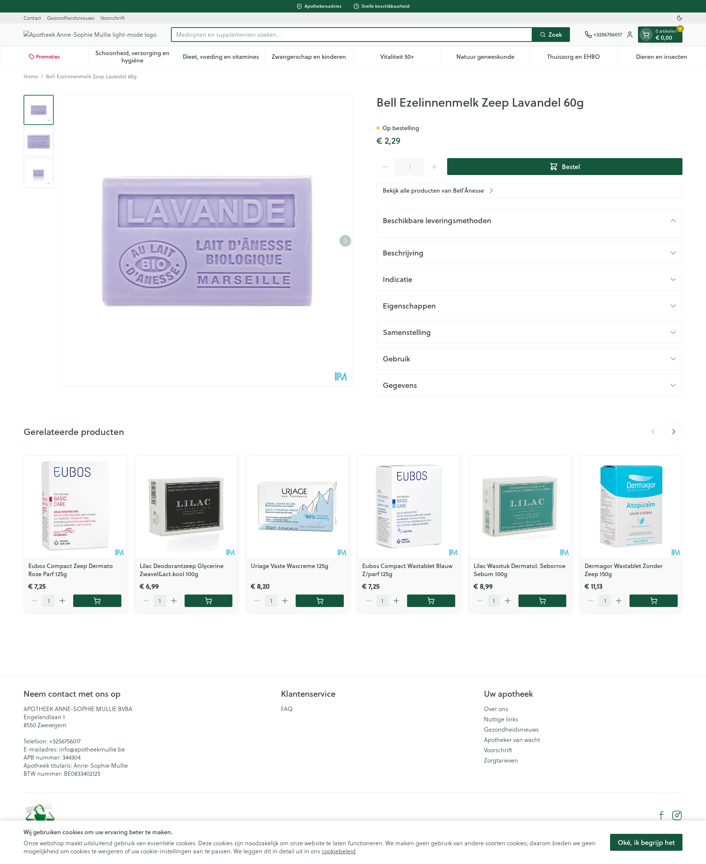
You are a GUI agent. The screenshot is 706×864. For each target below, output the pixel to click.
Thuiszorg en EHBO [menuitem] (582, 58)
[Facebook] (661, 815)
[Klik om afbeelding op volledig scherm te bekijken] (207, 240)
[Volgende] (345, 241)
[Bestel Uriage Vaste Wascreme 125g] (320, 601)
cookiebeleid (339, 851)
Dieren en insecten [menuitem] (671, 58)
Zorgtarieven (501, 760)
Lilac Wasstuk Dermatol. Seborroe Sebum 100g (520, 569)
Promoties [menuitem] (48, 56)
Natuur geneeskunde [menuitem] (492, 58)
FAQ (287, 709)
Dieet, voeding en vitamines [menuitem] (224, 58)
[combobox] (351, 34)
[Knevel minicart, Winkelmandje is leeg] (646, 34)
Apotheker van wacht (512, 740)
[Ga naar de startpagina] (90, 35)
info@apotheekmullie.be (92, 749)
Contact (32, 18)
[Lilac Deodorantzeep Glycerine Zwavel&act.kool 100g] (186, 506)
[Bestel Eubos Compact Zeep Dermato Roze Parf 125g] (97, 601)
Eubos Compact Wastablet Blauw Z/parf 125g (407, 569)
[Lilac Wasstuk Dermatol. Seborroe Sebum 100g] (520, 506)
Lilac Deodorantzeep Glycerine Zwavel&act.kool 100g (182, 569)
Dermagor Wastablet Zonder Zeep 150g (624, 569)
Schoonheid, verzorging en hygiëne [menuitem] (135, 56)
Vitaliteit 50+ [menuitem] (410, 58)
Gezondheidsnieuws (71, 18)
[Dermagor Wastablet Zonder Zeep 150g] (631, 506)
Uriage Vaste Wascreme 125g (289, 565)
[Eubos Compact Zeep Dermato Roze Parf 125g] (75, 506)
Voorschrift (112, 18)
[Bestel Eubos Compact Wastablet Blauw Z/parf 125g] (431, 601)
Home (31, 76)
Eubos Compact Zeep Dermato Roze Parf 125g (70, 569)
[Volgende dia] (673, 431)
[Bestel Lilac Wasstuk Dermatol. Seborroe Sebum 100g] (542, 601)
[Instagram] (676, 815)
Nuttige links (501, 719)
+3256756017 (65, 741)
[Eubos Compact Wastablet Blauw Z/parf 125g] (409, 506)
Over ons (496, 709)
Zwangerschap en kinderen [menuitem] (312, 58)
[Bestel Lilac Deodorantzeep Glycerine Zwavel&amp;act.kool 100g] (209, 601)
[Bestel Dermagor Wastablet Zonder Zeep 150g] (654, 601)
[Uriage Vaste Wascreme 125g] (297, 506)
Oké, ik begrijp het (646, 842)
